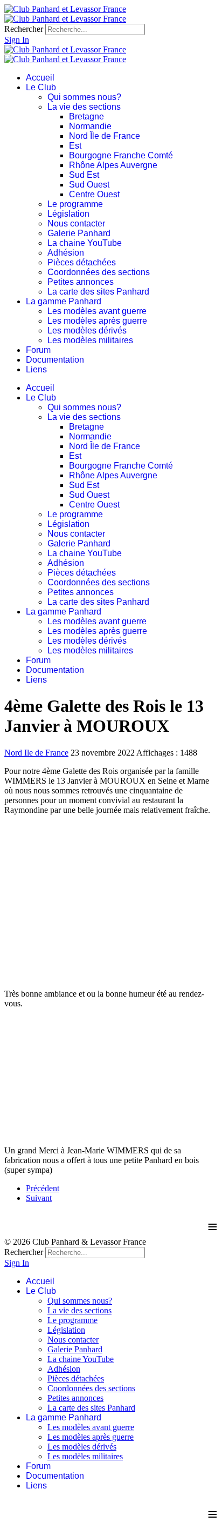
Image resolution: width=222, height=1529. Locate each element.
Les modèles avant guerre (97, 311)
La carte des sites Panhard (98, 291)
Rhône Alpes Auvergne (113, 165)
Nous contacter (76, 223)
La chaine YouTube (84, 243)
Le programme (75, 204)
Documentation (55, 359)
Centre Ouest (94, 194)
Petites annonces (80, 281)
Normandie (90, 126)
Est (75, 145)
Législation (68, 213)
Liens (36, 369)
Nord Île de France (104, 136)
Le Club (41, 87)
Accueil (40, 77)
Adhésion (65, 252)
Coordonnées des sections (98, 272)
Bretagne (86, 116)
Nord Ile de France (36, 752)
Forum (38, 350)
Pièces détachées (81, 262)
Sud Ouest (89, 184)
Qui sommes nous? (84, 97)
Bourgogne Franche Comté (121, 155)
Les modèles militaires (90, 340)
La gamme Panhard (63, 301)
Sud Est (84, 174)
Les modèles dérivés (87, 330)
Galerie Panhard (78, 233)
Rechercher (23, 29)
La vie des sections (84, 106)
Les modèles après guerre (97, 320)
